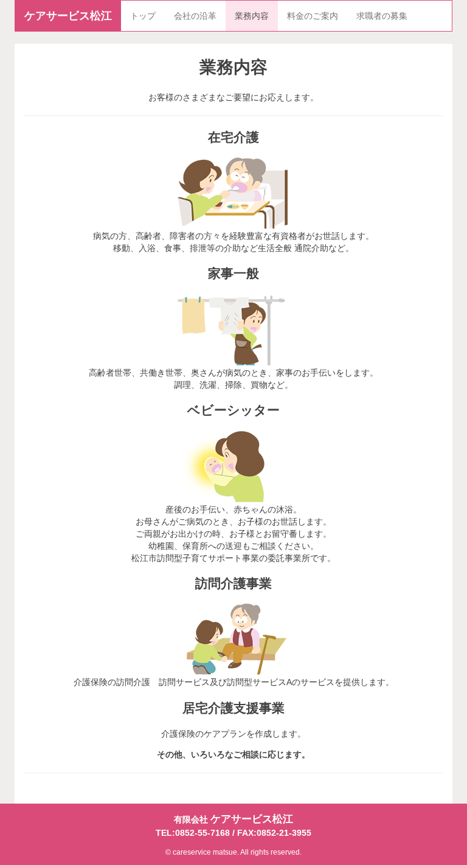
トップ (143, 16)
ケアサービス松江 (68, 16)
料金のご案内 (312, 16)
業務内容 (252, 16)
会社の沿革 (195, 16)
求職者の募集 (381, 16)
